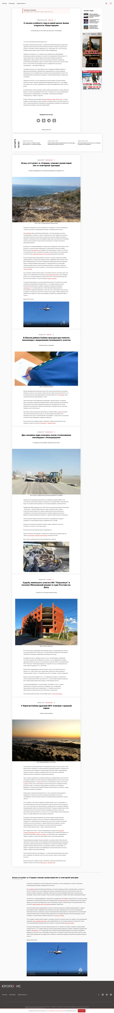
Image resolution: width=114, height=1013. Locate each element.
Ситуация (49, 579)
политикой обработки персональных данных (55, 1010)
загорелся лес (35, 250)
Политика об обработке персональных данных (76, 1006)
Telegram (49, 423)
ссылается (26, 783)
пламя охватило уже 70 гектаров (42, 254)
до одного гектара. (59, 915)
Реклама (4, 3)
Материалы (12, 3)
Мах (54, 862)
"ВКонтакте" (43, 423)
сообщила (28, 233)
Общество (50, 20)
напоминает (26, 288)
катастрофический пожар (52, 274)
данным (39, 781)
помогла (60, 411)
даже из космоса (51, 278)
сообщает (61, 395)
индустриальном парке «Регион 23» (52, 99)
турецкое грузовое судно (43, 834)
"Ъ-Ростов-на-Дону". (57, 693)
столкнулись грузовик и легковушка (37, 535)
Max (54, 423)
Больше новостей (46, 129)
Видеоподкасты (21, 3)
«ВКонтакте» (43, 862)
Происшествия (49, 160)
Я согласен (81, 1010)
